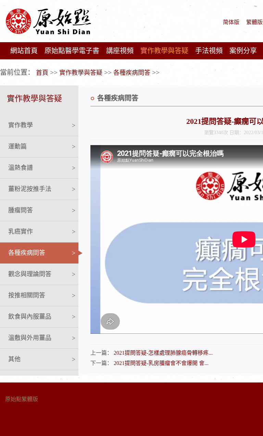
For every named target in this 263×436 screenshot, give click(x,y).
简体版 (231, 22)
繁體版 (254, 22)
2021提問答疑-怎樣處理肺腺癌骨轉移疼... (163, 353)
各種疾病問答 (131, 72)
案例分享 (243, 51)
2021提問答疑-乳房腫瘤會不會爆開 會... (161, 363)
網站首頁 (24, 51)
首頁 (42, 72)
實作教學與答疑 (164, 51)
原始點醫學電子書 (72, 51)
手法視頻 (209, 51)
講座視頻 (120, 51)
